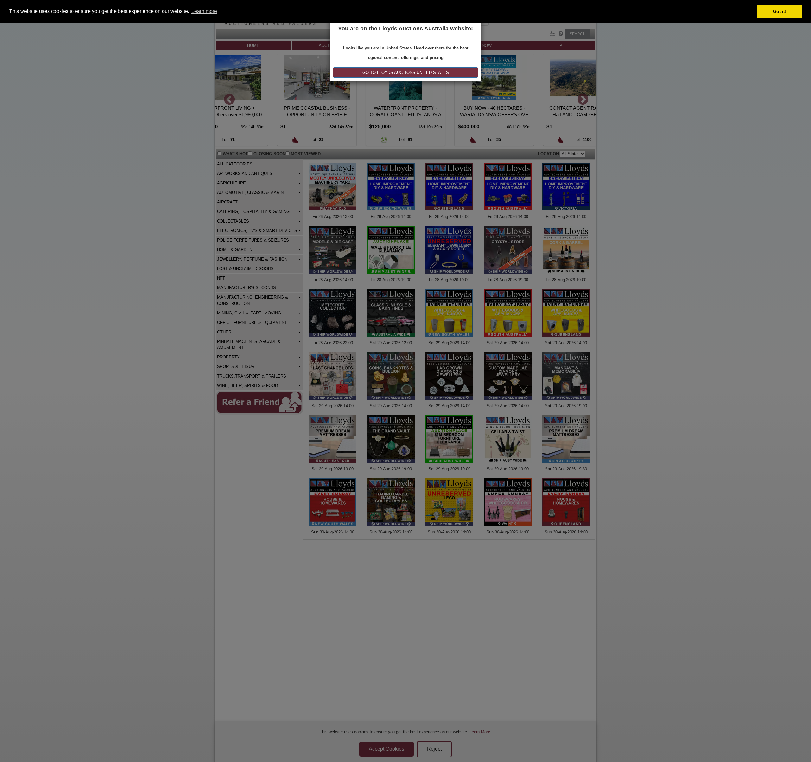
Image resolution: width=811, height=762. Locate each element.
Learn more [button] (204, 11)
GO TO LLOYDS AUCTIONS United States (405, 72)
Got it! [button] (780, 11)
